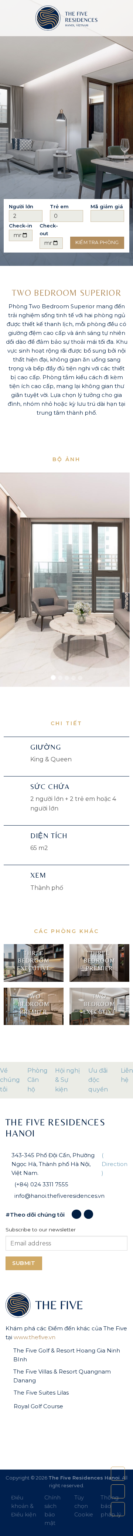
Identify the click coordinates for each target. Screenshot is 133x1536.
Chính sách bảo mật (52, 1510)
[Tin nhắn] (118, 1491)
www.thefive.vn (34, 1337)
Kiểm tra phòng (97, 242)
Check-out (49, 229)
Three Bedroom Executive (33, 961)
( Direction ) (114, 1164)
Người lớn (21, 206)
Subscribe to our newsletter (41, 1229)
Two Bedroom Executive (99, 1004)
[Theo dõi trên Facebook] (76, 1214)
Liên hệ (127, 1075)
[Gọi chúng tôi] (118, 1474)
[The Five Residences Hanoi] (66, 18)
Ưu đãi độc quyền (98, 1080)
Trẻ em (59, 206)
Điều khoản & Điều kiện (23, 1506)
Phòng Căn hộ (37, 1080)
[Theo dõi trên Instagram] (88, 1214)
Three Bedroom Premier (99, 961)
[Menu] (10, 18)
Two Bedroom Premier (34, 1004)
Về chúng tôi (10, 1080)
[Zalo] (118, 1509)
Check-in (20, 226)
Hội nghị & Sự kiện (67, 1080)
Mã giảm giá (107, 206)
